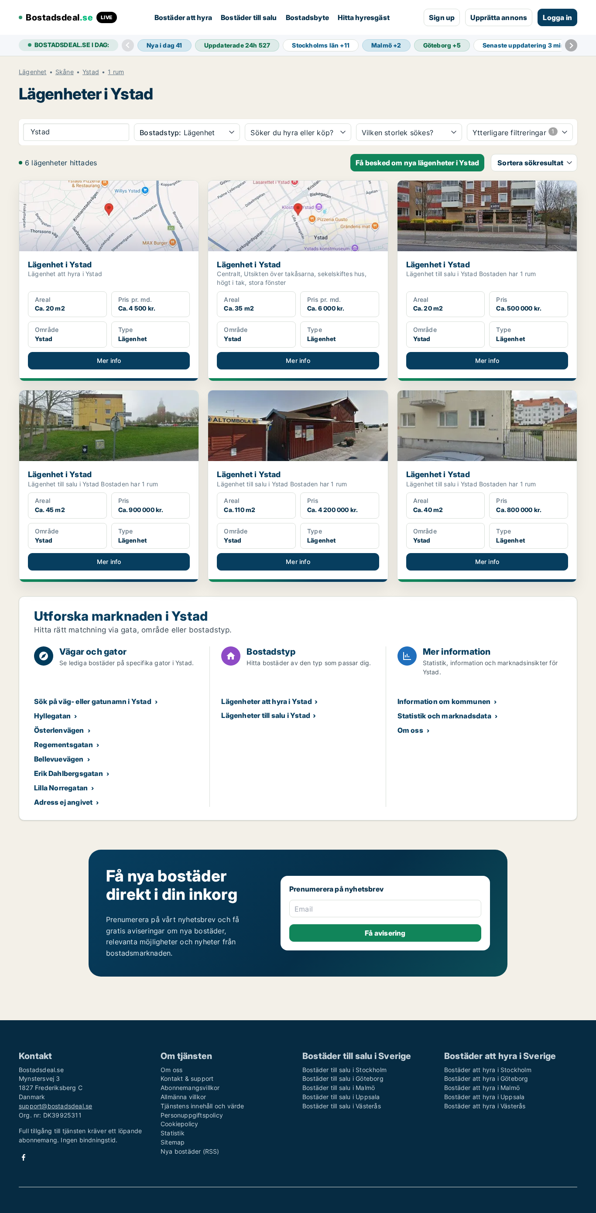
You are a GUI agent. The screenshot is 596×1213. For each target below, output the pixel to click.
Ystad (90, 71)
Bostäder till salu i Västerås (341, 1106)
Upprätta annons (498, 17)
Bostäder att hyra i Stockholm (487, 1069)
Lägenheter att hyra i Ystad (266, 701)
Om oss (410, 730)
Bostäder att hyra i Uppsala (484, 1096)
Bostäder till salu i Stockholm (344, 1069)
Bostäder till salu (249, 17)
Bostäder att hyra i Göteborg (486, 1078)
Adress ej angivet (63, 802)
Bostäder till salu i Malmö (338, 1087)
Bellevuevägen (59, 759)
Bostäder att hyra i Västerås (485, 1106)
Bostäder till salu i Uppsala (341, 1096)
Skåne (64, 71)
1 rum (116, 71)
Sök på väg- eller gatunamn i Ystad (92, 701)
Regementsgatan (63, 744)
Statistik (173, 1133)
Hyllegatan (52, 715)
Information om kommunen (444, 701)
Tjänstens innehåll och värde (202, 1106)
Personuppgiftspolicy (192, 1115)
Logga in (557, 17)
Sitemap (173, 1142)
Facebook (23, 1157)
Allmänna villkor (183, 1096)
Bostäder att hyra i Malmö (482, 1087)
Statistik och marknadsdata (444, 715)
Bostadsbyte (307, 17)
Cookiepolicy (179, 1124)
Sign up (442, 17)
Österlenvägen (59, 730)
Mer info (109, 360)
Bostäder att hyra (183, 17)
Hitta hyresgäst (364, 17)
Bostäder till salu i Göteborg (343, 1078)
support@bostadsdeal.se (55, 1106)
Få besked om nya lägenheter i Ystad (417, 162)
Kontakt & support (187, 1078)
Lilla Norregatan (61, 787)
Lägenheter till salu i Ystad (265, 715)
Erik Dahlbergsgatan (68, 773)
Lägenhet (33, 71)
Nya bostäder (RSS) (190, 1151)
